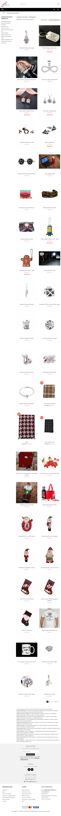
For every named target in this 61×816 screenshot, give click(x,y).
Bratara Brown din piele (49, 207)
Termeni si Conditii (6, 793)
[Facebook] (29, 769)
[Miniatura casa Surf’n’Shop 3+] (26, 194)
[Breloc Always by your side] (49, 35)
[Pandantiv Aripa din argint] (26, 291)
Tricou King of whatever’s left (49, 630)
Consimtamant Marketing (8, 797)
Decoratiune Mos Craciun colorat (49, 567)
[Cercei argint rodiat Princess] (26, 98)
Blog (3, 792)
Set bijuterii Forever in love (27, 142)
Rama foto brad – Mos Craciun (27, 536)
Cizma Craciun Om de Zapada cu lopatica (49, 599)
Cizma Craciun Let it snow (27, 599)
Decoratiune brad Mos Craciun (27, 567)
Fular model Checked (49, 403)
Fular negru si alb (49, 442)
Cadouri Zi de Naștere (21, 737)
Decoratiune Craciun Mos (26, 505)
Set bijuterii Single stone (49, 111)
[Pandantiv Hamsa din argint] (26, 35)
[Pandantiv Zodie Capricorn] (26, 359)
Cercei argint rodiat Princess (26, 111)
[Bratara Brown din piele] (49, 194)
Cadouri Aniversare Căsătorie (23, 713)
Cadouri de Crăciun (20, 719)
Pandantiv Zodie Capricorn (27, 372)
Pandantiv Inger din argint (27, 338)
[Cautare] (58, 4)
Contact (4, 801)
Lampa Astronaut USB (49, 270)
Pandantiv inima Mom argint (49, 661)
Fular (26, 442)
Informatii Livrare (26, 792)
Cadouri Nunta (4, 33)
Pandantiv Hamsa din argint (26, 48)
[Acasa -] (9, 4)
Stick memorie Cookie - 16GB (26, 270)
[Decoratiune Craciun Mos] (26, 492)
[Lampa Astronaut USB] (49, 258)
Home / (4, 13)
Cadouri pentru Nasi (21, 728)
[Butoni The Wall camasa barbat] (26, 161)
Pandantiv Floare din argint (49, 338)
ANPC (23, 801)
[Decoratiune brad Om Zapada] (49, 524)
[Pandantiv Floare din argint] (49, 325)
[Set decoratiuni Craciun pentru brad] (49, 461)
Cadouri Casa (4, 26)
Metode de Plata (26, 790)
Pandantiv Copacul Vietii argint (27, 694)
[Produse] (2, 10)
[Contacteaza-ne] (54, 9)
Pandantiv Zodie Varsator (49, 372)
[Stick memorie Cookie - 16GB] (26, 258)
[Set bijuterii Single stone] (49, 98)
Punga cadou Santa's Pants (49, 505)
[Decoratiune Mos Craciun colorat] (49, 555)
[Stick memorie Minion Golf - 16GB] (49, 226)
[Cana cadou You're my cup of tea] (26, 649)
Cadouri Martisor (20, 740)
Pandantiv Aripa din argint (27, 304)
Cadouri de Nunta (20, 725)
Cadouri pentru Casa (21, 716)
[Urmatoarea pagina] (58, 702)
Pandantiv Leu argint (49, 694)
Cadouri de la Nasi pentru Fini (23, 722)
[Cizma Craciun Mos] (26, 618)
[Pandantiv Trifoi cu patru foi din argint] (49, 291)
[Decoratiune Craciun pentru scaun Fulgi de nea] (26, 461)
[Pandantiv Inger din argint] (26, 324)
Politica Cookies (6, 799)
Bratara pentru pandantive (27, 403)
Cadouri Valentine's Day (6, 39)
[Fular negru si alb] (49, 426)
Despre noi (4, 790)
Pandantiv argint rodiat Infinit (49, 79)
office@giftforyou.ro (31, 781)
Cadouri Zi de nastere (6, 41)
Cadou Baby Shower (6, 21)
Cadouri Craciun (5, 28)
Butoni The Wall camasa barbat (26, 173)
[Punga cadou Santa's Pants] (49, 492)
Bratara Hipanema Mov (27, 239)
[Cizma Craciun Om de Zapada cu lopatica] (49, 586)
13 (55, 701)
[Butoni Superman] (49, 130)
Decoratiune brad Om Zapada (50, 536)
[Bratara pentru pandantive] (26, 391)
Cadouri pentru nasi (6, 34)
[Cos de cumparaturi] (58, 9)
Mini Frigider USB (49, 173)
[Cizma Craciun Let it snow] (26, 586)
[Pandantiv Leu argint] (49, 681)
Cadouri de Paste (20, 731)
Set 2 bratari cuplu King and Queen (26, 79)
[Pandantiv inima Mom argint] (49, 649)
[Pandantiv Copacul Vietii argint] (26, 681)
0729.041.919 (31, 779)
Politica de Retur (26, 795)
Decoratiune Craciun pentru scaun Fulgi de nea (26, 474)
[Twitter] (32, 769)
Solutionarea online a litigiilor (29, 799)
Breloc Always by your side (49, 48)
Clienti (24, 787)
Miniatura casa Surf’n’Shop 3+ (27, 207)
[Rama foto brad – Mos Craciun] (26, 524)
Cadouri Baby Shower (21, 710)
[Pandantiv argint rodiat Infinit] (49, 67)
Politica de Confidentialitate (8, 795)
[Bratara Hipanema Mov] (26, 226)
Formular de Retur (26, 797)
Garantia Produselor (26, 793)
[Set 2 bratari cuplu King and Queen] (26, 67)
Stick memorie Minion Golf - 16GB (50, 239)
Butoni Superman (49, 142)
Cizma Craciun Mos (27, 630)
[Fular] (26, 426)
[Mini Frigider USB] (49, 161)
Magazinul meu (7, 787)
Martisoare (3, 43)
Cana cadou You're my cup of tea (26, 661)
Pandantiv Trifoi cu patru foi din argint (49, 304)
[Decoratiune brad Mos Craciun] (26, 555)
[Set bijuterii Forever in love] (26, 130)
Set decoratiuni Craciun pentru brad (49, 473)
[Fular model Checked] (49, 391)
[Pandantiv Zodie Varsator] (49, 359)
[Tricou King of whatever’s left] (49, 618)
